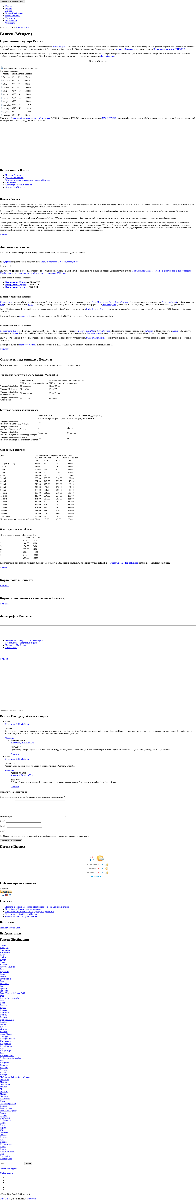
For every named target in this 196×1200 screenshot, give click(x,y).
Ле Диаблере (6, 1058)
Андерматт (5, 950)
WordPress (31, 1199)
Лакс (2, 1053)
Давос (2, 1027)
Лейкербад (16, 1058)
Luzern (175, 331)
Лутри (3, 1072)
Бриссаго (4, 991)
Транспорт (10, 18)
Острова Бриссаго (8, 1103)
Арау (2, 955)
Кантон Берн (11, 647)
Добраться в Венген (14, 177)
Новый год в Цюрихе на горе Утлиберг (23, 909)
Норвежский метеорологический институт (30, 118)
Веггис (3, 1003)
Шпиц (3, 1149)
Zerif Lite (4, 1199)
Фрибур (3, 1135)
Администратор (22, 27)
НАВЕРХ (4, 234)
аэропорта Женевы (27, 345)
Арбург (3, 957)
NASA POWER (109, 118)
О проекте (10, 23)
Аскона (3, 964)
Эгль (2, 1154)
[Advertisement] (80, 147)
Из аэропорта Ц (7, 302)
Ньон (2, 1101)
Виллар (3, 1010)
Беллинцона (5, 979)
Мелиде (3, 1082)
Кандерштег (5, 1043)
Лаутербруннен (107, 56)
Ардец (3, 959)
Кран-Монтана (6, 1046)
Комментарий (7, 816)
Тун (1, 1130)
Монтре (3, 1087)
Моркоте (4, 1091)
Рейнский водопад (8, 1111)
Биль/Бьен (4, 983)
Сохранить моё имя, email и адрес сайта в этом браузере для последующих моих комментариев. (46, 836)
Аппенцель (5, 952)
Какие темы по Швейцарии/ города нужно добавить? (29, 911)
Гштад (3, 1024)
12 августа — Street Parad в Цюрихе (21, 914)
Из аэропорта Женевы (16, 282)
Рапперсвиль (6, 1108)
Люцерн (3, 1075)
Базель (3, 976)
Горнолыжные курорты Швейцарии (21, 643)
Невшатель (5, 1099)
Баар (2, 969)
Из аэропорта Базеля (15, 287)
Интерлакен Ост (53, 262)
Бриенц (3, 988)
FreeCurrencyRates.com (10, 928)
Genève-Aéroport (169, 302)
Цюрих (8, 8)
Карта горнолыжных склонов (18, 185)
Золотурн (4, 1036)
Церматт (4, 1137)
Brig (2, 304)
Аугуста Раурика (7, 967)
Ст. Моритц (5, 1120)
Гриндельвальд (7, 1019)
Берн (43, 262)
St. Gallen (149, 331)
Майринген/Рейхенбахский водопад (16, 1077)
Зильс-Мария (6, 1034)
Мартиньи (4, 1079)
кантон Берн (59, 47)
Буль (2, 995)
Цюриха (7, 262)
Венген (3, 1005)
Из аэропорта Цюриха (15, 285)
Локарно (4, 1067)
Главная (9, 6)
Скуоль (3, 1115)
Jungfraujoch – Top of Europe (124, 563)
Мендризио (5, 1084)
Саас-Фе (4, 1113)
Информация (11, 20)
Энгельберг (5, 1156)
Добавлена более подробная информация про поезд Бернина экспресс (37, 907)
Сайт (2, 831)
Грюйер (3, 1022)
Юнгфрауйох (6, 1158)
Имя (2, 821)
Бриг (2, 986)
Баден (2, 974)
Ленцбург (4, 1063)
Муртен (3, 1094)
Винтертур (5, 1012)
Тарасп (3, 1127)
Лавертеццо (5, 1051)
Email (3, 826)
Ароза (2, 962)
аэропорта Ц (25, 316)
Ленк (2, 1060)
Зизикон (3, 1031)
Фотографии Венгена (15, 187)
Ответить (9, 738)
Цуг (2, 1139)
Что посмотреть (12, 16)
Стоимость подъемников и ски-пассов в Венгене (27, 180)
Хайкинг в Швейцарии (16, 645)
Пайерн (3, 1106)
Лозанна (4, 1065)
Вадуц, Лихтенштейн (9, 998)
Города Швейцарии (14, 13)
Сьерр (2, 1123)
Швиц (3, 1147)
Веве (2, 1000)
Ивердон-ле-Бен (7, 1039)
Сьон (2, 1125)
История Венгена (13, 175)
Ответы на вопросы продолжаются (21, 916)
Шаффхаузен (6, 1144)
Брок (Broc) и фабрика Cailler (13, 993)
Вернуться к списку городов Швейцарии (24, 640)
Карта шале (10, 182)
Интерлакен (5, 1041)
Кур (1, 1048)
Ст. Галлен (5, 1118)
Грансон (3, 1017)
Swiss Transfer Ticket (95, 309)
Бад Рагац (4, 971)
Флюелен (4, 1132)
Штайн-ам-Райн (7, 1151)
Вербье (3, 1007)
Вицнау (3, 1015)
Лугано (3, 1070)
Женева (8, 11)
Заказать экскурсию (9, 1168)
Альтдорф (4, 947)
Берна (30, 304)
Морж (2, 1089)
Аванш (3, 945)
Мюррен (4, 1096)
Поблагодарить (7, 1173)
